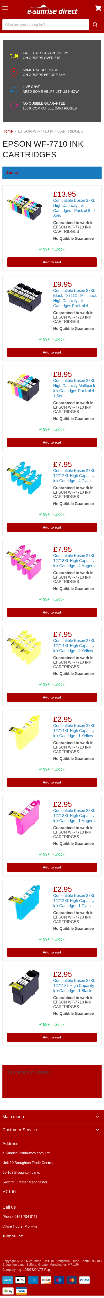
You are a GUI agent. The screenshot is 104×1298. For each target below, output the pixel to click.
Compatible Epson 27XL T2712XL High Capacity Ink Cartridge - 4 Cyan (74, 476)
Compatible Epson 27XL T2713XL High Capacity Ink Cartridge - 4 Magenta (75, 561)
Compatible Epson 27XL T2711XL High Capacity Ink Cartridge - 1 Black (74, 985)
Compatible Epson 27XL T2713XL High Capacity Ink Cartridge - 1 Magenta (75, 816)
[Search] (95, 24)
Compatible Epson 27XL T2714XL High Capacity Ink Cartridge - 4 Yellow (74, 646)
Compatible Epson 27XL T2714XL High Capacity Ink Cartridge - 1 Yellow (74, 731)
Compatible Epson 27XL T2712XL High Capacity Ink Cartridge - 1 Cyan (74, 900)
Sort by (12, 172)
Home (7, 131)
